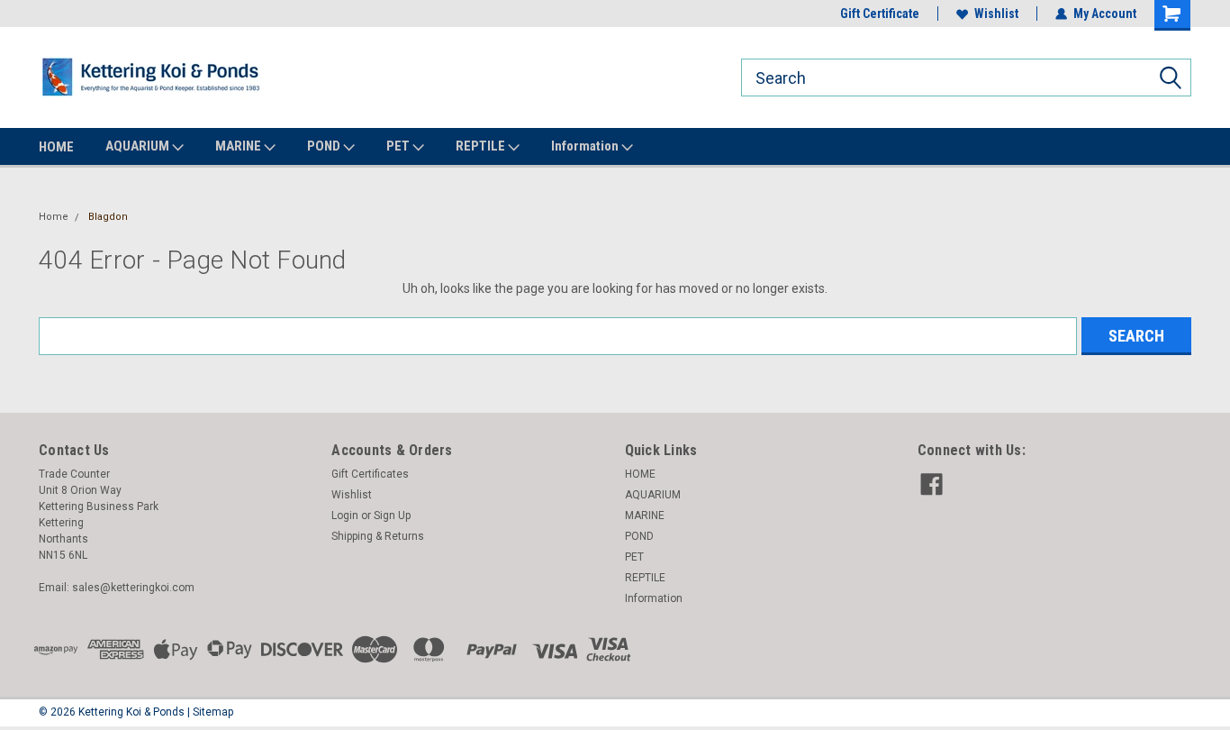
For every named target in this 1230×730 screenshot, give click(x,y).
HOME (56, 147)
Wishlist (996, 13)
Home (53, 217)
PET (399, 146)
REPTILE (482, 146)
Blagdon (108, 217)
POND (325, 146)
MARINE (239, 146)
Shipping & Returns (377, 536)
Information (586, 146)
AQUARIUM (138, 146)
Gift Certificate (879, 13)
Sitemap (213, 712)
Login (344, 515)
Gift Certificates (370, 474)
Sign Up (392, 515)
